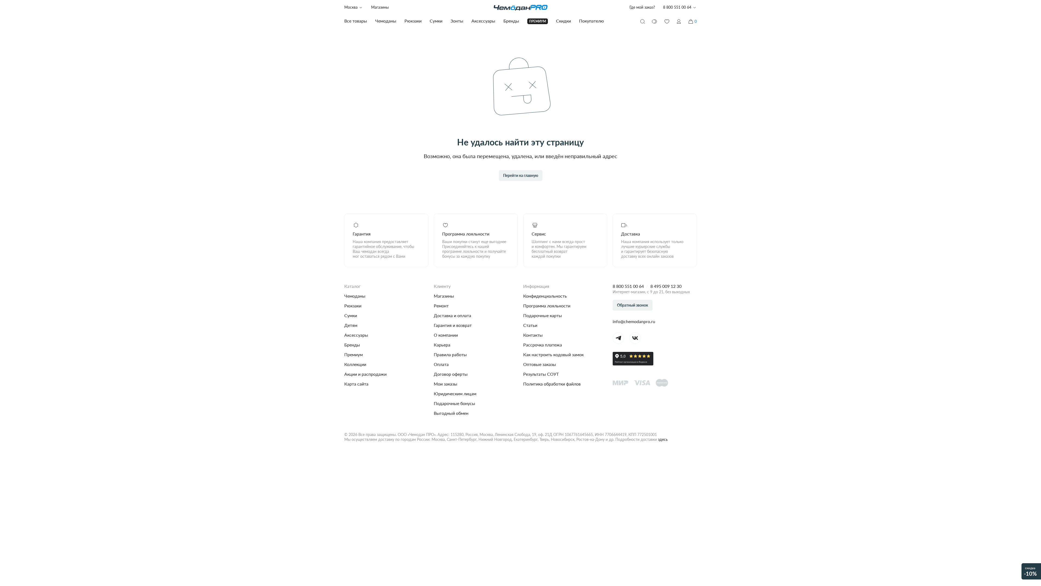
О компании (446, 334)
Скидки (563, 20)
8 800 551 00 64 (628, 286)
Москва (351, 7)
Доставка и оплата (452, 315)
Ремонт (441, 305)
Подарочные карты (542, 315)
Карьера (442, 344)
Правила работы (450, 354)
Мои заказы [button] (445, 383)
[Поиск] (642, 21)
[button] (679, 21)
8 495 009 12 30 (666, 286)
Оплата (441, 364)
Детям (350, 325)
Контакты (533, 334)
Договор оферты (451, 374)
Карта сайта (356, 383)
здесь (663, 439)
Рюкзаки (352, 305)
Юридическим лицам (455, 393)
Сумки (350, 315)
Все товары (355, 20)
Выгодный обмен (451, 413)
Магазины (380, 7)
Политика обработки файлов (552, 383)
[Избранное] (667, 21)
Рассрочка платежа (542, 344)
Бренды (352, 344)
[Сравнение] (654, 21)
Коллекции (355, 364)
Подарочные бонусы (454, 403)
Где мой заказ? (642, 7)
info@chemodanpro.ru (634, 321)
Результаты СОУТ (541, 374)
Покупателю (591, 20)
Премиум (353, 354)
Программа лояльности (546, 305)
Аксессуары (356, 334)
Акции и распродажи (365, 374)
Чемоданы (354, 295)
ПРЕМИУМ (537, 21)
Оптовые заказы (539, 364)
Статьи (530, 325)
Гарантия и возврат (453, 325)
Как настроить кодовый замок (553, 354)
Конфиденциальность (545, 295)
